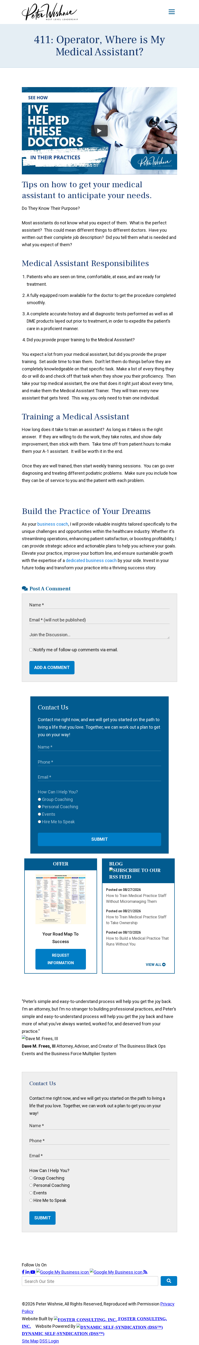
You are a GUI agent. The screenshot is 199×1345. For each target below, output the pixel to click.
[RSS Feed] (145, 1272)
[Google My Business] (89, 1272)
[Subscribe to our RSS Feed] (138, 877)
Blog (116, 864)
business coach (52, 524)
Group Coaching (57, 799)
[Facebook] (23, 1272)
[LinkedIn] (27, 1272)
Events (48, 814)
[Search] (169, 1281)
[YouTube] (33, 1272)
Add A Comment (52, 667)
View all (153, 964)
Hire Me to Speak (58, 821)
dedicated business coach (91, 560)
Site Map (30, 1341)
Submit (99, 839)
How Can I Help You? (58, 791)
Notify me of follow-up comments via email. (75, 649)
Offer (60, 864)
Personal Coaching (59, 806)
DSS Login (49, 1341)
